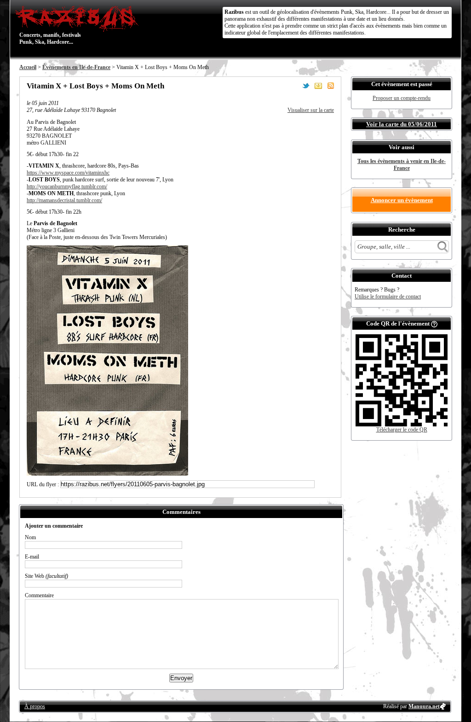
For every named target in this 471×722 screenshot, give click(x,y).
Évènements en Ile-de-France (76, 67)
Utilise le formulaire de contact (388, 296)
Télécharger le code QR (401, 429)
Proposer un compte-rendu (402, 98)
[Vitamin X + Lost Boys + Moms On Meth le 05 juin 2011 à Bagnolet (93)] (107, 474)
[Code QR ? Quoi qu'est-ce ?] (434, 323)
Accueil (27, 67)
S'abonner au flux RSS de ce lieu (330, 85)
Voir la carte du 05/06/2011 (401, 124)
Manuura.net (424, 706)
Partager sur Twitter (306, 85)
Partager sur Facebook (293, 85)
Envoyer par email (318, 85)
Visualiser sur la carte (310, 110)
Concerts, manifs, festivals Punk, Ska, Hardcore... (50, 25)
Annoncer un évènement (402, 200)
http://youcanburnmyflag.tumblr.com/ (67, 186)
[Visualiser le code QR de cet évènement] (402, 424)
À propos (34, 706)
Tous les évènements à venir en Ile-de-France (401, 164)
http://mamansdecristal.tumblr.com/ (64, 200)
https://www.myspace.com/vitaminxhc (68, 172)
